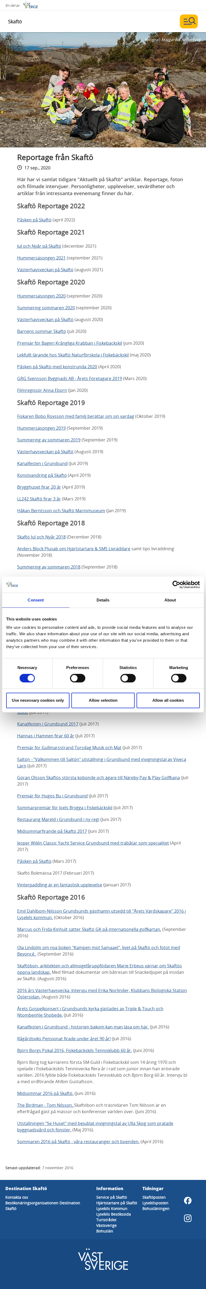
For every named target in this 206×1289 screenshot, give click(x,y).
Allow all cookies (168, 700)
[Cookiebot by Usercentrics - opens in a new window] (176, 585)
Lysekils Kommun (111, 1208)
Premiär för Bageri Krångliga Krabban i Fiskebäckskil (69, 343)
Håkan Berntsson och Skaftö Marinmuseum (61, 511)
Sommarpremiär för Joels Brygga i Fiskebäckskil (64, 808)
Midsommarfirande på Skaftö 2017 (52, 831)
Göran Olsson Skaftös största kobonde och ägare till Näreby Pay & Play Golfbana (98, 778)
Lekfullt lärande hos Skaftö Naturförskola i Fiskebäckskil (73, 355)
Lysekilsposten (155, 1202)
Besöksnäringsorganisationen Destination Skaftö (42, 1205)
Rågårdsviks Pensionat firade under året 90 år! (64, 1039)
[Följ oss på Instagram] (187, 1218)
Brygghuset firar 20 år (39, 487)
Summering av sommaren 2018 (48, 567)
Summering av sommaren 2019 (48, 440)
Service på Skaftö (111, 1197)
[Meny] (189, 21)
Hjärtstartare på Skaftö (116, 1202)
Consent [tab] (36, 600)
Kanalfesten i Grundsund (42, 463)
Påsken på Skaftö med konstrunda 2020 (57, 367)
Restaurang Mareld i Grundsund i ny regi (58, 819)
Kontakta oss (16, 1197)
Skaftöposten (154, 1197)
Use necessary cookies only (38, 700)
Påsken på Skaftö (34, 220)
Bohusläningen (156, 1208)
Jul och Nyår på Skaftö (39, 246)
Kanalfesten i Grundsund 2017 (47, 724)
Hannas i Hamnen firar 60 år (45, 736)
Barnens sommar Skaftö (41, 331)
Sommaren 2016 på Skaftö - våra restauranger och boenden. (78, 1142)
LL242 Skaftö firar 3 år (39, 499)
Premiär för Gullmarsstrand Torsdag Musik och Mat (69, 748)
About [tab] (170, 600)
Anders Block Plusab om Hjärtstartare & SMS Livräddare (73, 549)
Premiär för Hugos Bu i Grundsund (52, 796)
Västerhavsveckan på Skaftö (45, 270)
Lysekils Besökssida (113, 1214)
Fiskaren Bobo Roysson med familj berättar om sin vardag (75, 416)
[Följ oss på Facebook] (187, 1200)
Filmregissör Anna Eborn (42, 390)
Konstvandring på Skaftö (42, 475)
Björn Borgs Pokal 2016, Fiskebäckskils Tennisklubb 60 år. (74, 1050)
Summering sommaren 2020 (46, 308)
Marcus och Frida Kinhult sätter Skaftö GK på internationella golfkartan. (89, 929)
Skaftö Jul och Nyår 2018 (41, 537)
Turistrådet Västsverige (106, 1222)
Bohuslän (104, 1231)
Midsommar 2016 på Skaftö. (45, 1093)
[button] (103, 89)
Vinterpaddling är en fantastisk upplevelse (59, 885)
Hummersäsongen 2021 (41, 258)
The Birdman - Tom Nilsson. (45, 1105)
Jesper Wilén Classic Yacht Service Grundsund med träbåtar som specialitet (93, 843)
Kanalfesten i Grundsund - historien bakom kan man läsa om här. (83, 1027)
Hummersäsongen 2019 (41, 428)
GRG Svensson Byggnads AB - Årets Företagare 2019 (69, 378)
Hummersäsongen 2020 (41, 296)
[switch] (77, 678)
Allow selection (103, 700)
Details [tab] (103, 600)
